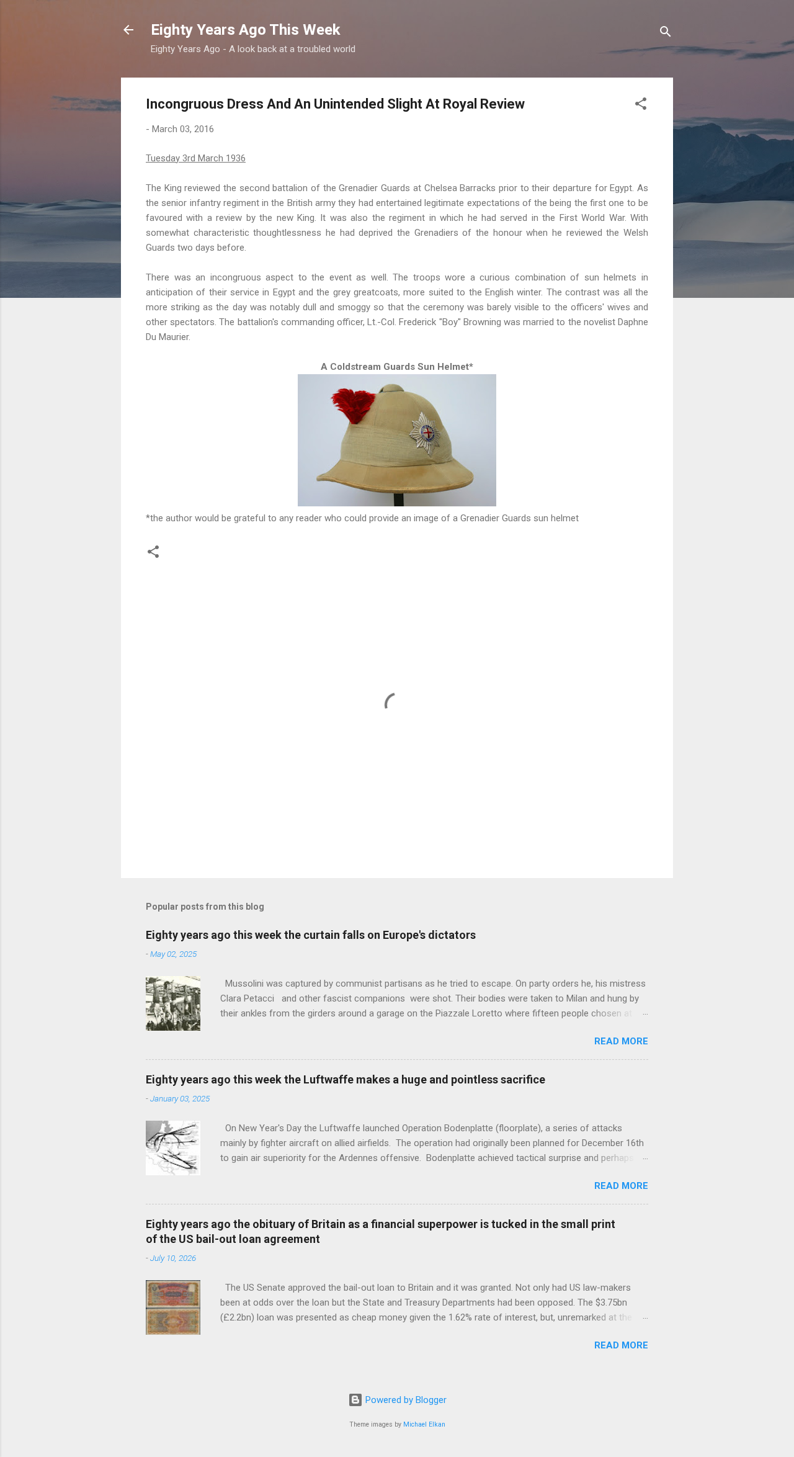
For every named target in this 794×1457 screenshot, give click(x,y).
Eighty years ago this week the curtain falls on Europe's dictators (311, 934)
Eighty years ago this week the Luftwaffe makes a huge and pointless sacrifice (345, 1079)
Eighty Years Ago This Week (246, 29)
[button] (640, 105)
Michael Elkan (424, 1424)
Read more (621, 1041)
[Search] (665, 34)
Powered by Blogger (405, 1399)
